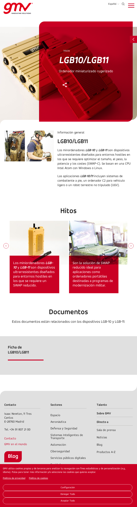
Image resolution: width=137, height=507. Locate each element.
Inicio (67, 50)
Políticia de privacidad (14, 478)
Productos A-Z (106, 452)
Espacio (55, 415)
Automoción (58, 444)
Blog (13, 456)
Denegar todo (67, 494)
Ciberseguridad (60, 451)
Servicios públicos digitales (68, 458)
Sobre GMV (104, 413)
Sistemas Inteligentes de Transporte (66, 437)
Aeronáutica (58, 421)
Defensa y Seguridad (63, 428)
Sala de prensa (106, 430)
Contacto (10, 438)
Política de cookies (38, 478)
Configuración (68, 487)
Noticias (102, 437)
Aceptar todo (68, 500)
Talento (102, 404)
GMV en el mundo (15, 444)
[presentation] (6, 246)
